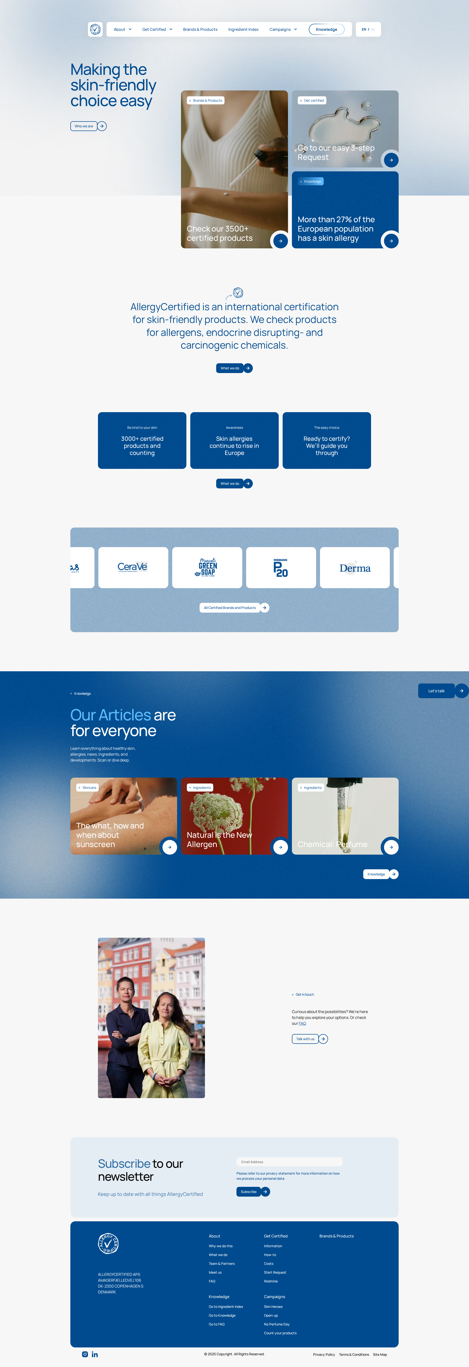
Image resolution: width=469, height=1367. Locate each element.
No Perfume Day (277, 1324)
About (214, 1236)
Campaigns (274, 1296)
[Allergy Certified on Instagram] (85, 1354)
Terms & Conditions (354, 1354)
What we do (218, 1254)
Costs (268, 1263)
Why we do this (221, 1246)
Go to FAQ (216, 1324)
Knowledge (219, 1296)
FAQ (302, 1023)
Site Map (380, 1354)
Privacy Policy (324, 1354)
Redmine (271, 1281)
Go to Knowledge (222, 1315)
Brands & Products (337, 1236)
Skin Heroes (273, 1306)
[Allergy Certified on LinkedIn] (95, 1354)
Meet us (215, 1272)
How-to (270, 1254)
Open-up (271, 1315)
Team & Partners (222, 1263)
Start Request (275, 1272)
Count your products (280, 1333)
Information (273, 1246)
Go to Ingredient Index (226, 1306)
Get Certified (276, 1236)
